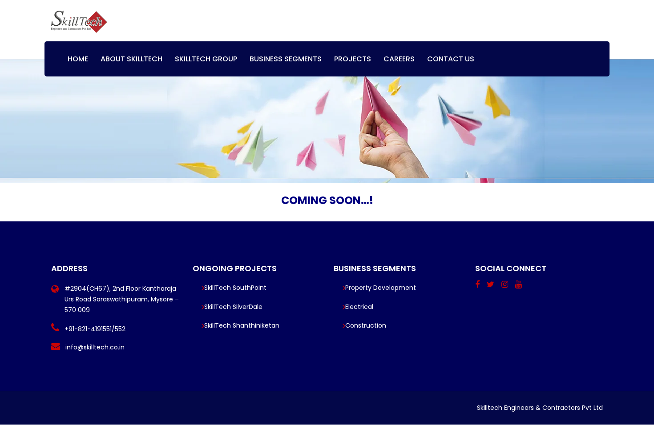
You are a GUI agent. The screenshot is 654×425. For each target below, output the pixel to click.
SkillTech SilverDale (233, 306)
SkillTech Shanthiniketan (241, 325)
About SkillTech (131, 59)
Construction (365, 325)
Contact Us (450, 59)
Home (78, 59)
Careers (399, 59)
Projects (352, 59)
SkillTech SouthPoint (235, 287)
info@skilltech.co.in (95, 347)
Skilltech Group (206, 59)
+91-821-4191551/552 (95, 329)
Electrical (359, 306)
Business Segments (286, 59)
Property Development (380, 287)
